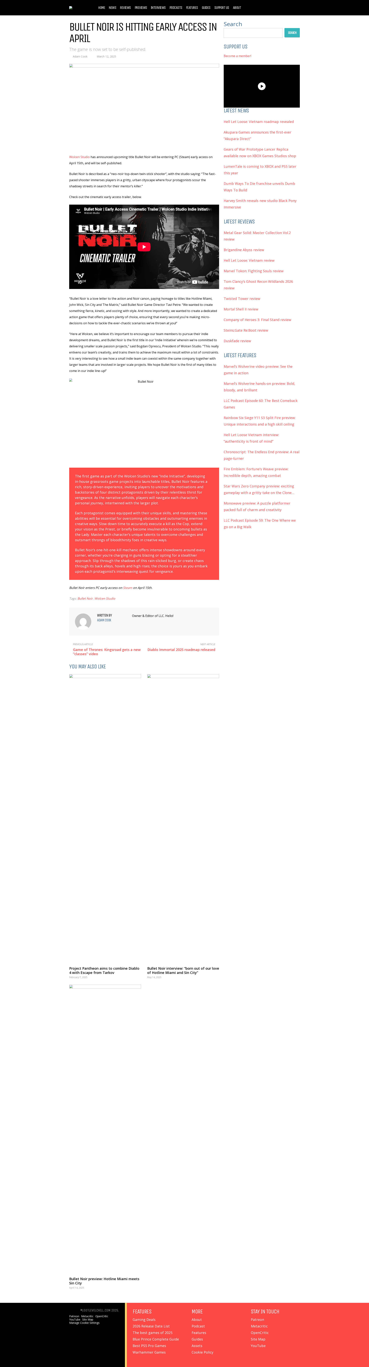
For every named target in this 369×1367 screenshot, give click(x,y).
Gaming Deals (144, 1319)
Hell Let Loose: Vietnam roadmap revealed (259, 121)
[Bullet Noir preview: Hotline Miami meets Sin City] (105, 1129)
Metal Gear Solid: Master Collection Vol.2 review (257, 236)
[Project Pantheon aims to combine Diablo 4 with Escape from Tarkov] (105, 818)
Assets (197, 1345)
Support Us (221, 8)
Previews (141, 8)
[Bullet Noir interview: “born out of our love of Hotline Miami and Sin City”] (183, 818)
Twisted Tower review (242, 298)
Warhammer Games (149, 1352)
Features (192, 8)
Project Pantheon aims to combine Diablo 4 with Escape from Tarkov (104, 970)
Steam (127, 588)
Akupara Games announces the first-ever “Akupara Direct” (257, 135)
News (112, 8)
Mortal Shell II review (241, 309)
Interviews (158, 8)
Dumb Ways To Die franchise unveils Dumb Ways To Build (259, 186)
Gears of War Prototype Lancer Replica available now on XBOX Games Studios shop (260, 152)
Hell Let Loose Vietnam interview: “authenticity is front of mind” (251, 438)
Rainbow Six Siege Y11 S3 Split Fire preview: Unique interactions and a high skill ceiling (260, 421)
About (237, 8)
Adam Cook (80, 56)
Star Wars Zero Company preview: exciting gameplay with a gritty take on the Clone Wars (259, 490)
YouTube (74, 1319)
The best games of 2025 (152, 1332)
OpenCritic (101, 1316)
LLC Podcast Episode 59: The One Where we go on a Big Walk (260, 523)
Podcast (198, 1326)
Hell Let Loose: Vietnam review (249, 260)
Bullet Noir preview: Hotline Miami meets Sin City (104, 1281)
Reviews (125, 8)
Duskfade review (237, 341)
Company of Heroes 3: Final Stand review (257, 319)
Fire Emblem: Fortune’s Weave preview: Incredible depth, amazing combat (256, 472)
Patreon (74, 1316)
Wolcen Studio (79, 157)
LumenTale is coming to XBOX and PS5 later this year (260, 169)
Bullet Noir (85, 598)
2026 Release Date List (151, 1326)
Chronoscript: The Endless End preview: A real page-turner (261, 455)
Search (233, 24)
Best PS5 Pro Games (149, 1345)
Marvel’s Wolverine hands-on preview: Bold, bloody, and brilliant (259, 386)
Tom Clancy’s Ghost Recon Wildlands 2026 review (258, 284)
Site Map (87, 1319)
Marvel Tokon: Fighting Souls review (253, 271)
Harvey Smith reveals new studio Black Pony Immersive (260, 203)
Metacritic (87, 1316)
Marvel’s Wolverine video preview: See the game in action (258, 369)
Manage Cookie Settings (84, 1322)
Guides (206, 8)
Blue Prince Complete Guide (156, 1339)
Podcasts (176, 8)
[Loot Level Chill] (79, 6)
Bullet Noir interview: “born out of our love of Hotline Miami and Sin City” (183, 970)
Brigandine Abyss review (244, 249)
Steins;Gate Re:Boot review (246, 330)
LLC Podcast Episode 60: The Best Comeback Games (261, 403)
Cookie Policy (202, 1352)
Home (101, 8)
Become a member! (237, 56)
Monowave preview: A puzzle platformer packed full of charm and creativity (257, 506)
